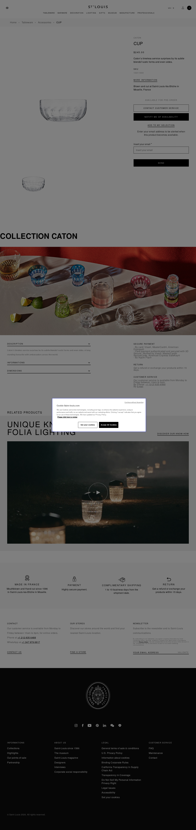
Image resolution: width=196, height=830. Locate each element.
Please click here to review (67, 417)
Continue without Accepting (134, 402)
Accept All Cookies (109, 425)
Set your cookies (88, 425)
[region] (99, 415)
